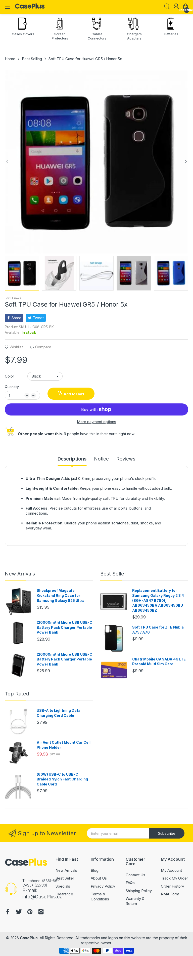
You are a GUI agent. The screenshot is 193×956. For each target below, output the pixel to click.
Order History (172, 886)
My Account (171, 870)
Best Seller (113, 574)
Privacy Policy (103, 886)
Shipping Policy (139, 890)
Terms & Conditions (100, 896)
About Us (99, 878)
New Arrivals (20, 574)
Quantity (12, 386)
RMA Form (170, 894)
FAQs (130, 882)
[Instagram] (41, 912)
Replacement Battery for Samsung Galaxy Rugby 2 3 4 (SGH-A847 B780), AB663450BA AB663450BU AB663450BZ (158, 600)
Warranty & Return (135, 901)
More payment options (96, 421)
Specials (63, 886)
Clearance (64, 894)
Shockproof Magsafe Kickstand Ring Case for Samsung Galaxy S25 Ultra (60, 595)
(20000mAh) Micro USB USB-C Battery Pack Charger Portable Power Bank (64, 627)
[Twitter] (19, 912)
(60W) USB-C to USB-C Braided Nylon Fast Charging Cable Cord (62, 779)
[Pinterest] (30, 912)
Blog (95, 870)
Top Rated (17, 694)
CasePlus (29, 937)
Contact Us (135, 874)
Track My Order (174, 878)
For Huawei (13, 298)
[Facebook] (8, 912)
